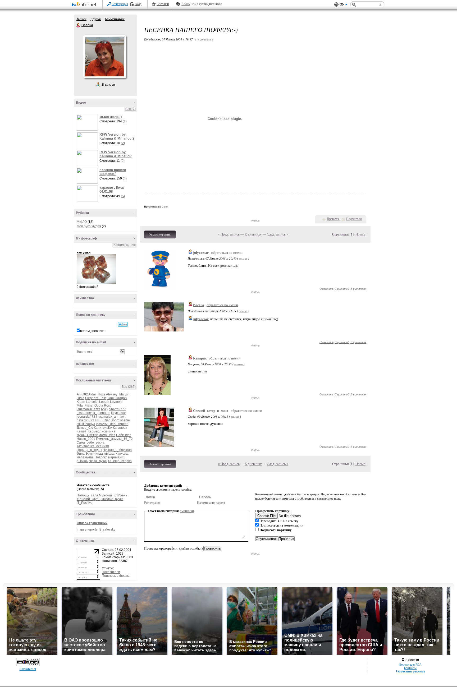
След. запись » (277, 234)
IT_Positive (85, 503)
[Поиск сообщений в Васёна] (123, 324)
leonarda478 (86, 416)
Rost (107, 405)
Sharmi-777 (117, 409)
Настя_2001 (86, 439)
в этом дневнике (92, 331)
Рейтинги (163, 4)
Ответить (326, 289)
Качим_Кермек (88, 431)
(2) (123, 143)
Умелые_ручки (112, 499)
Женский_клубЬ (88, 499)
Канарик (200, 358)
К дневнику (253, 234)
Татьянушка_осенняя (93, 446)
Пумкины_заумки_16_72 (114, 439)
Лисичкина (107, 431)
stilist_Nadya (86, 424)
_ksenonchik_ (87, 413)
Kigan (81, 402)
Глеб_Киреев (118, 424)
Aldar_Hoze (97, 394)
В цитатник (358, 289)
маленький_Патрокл (92, 457)
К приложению (125, 245)
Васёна (78, 25)
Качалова (120, 428)
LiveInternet (84, 5)
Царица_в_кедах (89, 450)
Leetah (104, 402)
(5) (123, 196)
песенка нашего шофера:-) (112, 172)
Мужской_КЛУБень (113, 495)
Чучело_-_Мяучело (117, 450)
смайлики (187, 511)
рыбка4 (82, 461)
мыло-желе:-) (110, 117)
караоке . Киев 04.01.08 (111, 189)
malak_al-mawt (114, 416)
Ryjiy (104, 409)
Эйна (81, 453)
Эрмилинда (94, 453)
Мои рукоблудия (89, 226)
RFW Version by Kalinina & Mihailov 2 (116, 136)
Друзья (95, 19)
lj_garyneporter (88, 529)
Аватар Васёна (104, 56)
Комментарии (115, 19)
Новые (360, 234)
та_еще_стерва (120, 461)
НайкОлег (123, 435)
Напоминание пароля (211, 503)
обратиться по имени (227, 253)
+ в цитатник (204, 39)
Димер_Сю (85, 428)
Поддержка (336, 4)
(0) (123, 161)
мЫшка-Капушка (116, 453)
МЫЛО (82, 222)
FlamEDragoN (117, 398)
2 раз (165, 206)
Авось (185, 4)
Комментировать (160, 234)
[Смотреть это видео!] (88, 123)
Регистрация (120, 4)
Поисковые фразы (116, 576)
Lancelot (92, 402)
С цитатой (342, 289)
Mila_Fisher (85, 405)
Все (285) (129, 387)
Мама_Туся (106, 435)
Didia (80, 398)
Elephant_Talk (95, 398)
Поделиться (354, 219)
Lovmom (116, 402)
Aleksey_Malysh (118, 394)
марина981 (116, 457)
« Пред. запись (229, 234)
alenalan (104, 413)
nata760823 (85, 420)
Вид (344, 5)
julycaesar (118, 413)
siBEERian (103, 420)
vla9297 (102, 424)
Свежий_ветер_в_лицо (210, 411)
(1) (125, 121)
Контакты (410, 668)
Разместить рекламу (410, 671)
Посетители (111, 572)
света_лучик (98, 461)
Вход (138, 4)
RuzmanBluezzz (88, 409)
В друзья (108, 84)
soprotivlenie (120, 420)
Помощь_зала (87, 495)
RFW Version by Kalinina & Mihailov (115, 154)
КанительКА (103, 428)
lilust (99, 416)
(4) (125, 178)
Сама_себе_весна (90, 442)
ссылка (243, 258)
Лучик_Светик (87, 435)
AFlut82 (82, 394)
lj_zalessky (107, 529)
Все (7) (130, 109)
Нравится (333, 219)
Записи (81, 19)
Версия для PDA (410, 664)
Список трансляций (92, 523)
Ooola (98, 405)
